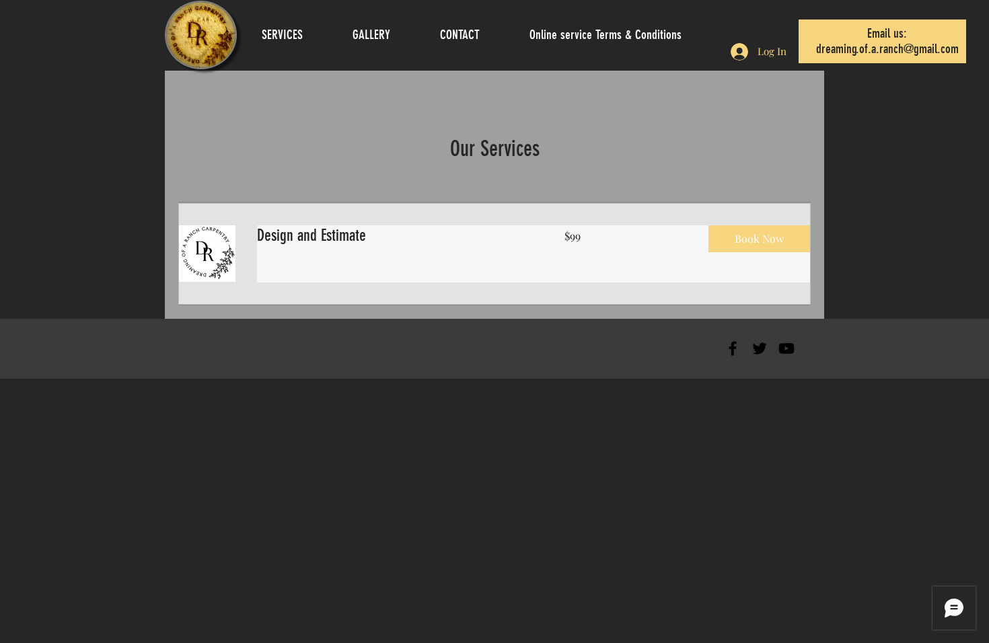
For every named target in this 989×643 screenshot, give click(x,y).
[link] (394, 236)
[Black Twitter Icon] (759, 348)
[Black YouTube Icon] (786, 348)
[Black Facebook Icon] (732, 348)
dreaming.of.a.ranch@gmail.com (887, 48)
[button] (759, 238)
